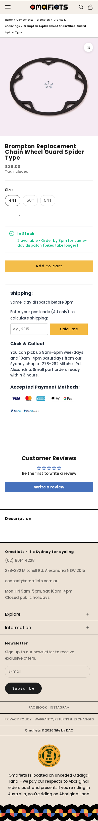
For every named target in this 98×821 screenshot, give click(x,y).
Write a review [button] (49, 487)
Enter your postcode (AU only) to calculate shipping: (42, 315)
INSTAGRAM (60, 707)
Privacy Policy (18, 719)
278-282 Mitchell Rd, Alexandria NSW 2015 (45, 570)
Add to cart (49, 266)
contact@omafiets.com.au (32, 580)
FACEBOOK (38, 707)
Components (24, 20)
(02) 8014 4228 (20, 560)
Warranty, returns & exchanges (64, 719)
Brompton (43, 20)
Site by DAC (63, 730)
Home (9, 20)
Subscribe (23, 688)
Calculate (69, 329)
